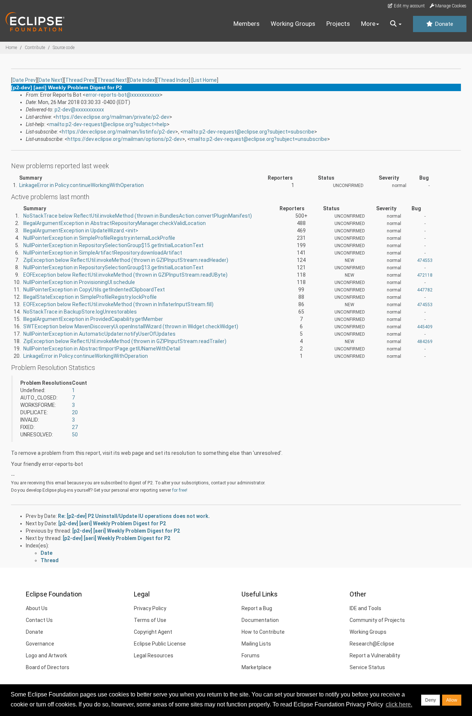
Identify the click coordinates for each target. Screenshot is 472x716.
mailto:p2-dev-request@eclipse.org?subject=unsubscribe (258, 139)
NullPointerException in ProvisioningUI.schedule (79, 282)
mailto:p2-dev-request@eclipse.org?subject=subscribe (248, 132)
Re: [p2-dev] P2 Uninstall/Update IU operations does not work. (134, 516)
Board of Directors (47, 667)
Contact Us (39, 620)
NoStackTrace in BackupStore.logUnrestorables (80, 312)
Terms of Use (150, 620)
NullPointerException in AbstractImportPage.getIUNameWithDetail (101, 349)
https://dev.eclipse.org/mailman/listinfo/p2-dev (118, 132)
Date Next (50, 80)
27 (75, 427)
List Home (205, 80)
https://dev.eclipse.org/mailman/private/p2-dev (112, 117)
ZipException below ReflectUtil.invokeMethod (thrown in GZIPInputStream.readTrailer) (124, 341)
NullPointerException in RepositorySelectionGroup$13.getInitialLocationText (113, 267)
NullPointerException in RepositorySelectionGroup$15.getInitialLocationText (113, 245)
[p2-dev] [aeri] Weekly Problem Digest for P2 (112, 523)
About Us (37, 608)
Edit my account (409, 5)
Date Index (142, 80)
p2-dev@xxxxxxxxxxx (79, 110)
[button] (396, 24)
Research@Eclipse (372, 644)
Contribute (35, 47)
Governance (40, 644)
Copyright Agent (153, 632)
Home (11, 47)
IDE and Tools (365, 608)
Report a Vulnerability (375, 655)
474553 (425, 260)
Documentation (260, 620)
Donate (443, 24)
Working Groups (293, 23)
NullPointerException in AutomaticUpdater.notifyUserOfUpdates (99, 334)
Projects (338, 23)
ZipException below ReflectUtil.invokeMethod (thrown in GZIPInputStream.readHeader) (125, 260)
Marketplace (256, 667)
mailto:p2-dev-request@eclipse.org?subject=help (108, 124)
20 (75, 412)
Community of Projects (377, 620)
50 (75, 434)
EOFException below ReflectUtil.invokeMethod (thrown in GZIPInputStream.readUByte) (125, 275)
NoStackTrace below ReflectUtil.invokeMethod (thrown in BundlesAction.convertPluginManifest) (137, 216)
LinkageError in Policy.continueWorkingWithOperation (81, 185)
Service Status (367, 667)
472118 (425, 275)
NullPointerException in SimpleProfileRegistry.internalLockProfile (99, 238)
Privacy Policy (150, 608)
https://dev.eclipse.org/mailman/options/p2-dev (124, 139)
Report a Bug (257, 608)
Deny (430, 700)
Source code (63, 47)
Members (246, 23)
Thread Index (173, 80)
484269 (425, 341)
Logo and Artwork (46, 655)
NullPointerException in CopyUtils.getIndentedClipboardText (94, 290)
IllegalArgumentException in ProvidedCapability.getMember (93, 319)
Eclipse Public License (160, 644)
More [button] (368, 23)
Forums (251, 655)
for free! (179, 490)
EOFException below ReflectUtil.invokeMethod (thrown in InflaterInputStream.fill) (118, 304)
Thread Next (112, 80)
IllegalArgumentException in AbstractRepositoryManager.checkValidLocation (114, 223)
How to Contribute (263, 632)
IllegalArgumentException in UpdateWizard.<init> (80, 231)
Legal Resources (153, 655)
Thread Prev (79, 80)
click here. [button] (399, 704)
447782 (425, 290)
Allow (451, 700)
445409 (425, 326)
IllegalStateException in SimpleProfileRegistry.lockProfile (90, 297)
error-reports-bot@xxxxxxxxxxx (123, 95)
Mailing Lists (256, 644)
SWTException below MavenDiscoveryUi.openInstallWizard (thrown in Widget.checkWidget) (130, 326)
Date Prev (24, 80)
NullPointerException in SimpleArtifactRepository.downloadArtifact (102, 253)
